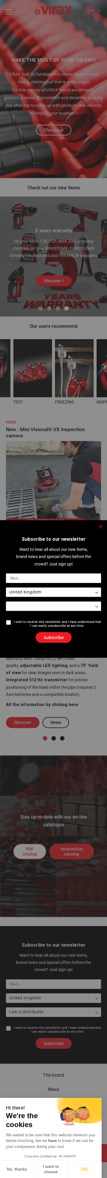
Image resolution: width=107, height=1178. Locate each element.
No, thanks (17, 1169)
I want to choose (51, 1169)
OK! (85, 1169)
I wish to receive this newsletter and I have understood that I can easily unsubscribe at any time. (57, 624)
